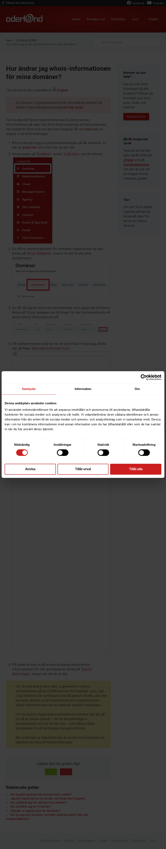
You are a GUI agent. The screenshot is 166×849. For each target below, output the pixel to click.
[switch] (62, 452)
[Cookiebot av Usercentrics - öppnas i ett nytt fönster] (143, 377)
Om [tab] (137, 389)
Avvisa (30, 469)
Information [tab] (83, 389)
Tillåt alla (136, 469)
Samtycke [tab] (29, 389)
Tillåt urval (83, 469)
